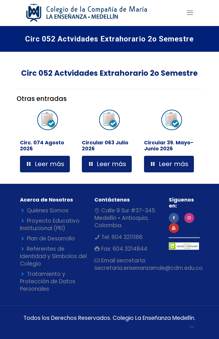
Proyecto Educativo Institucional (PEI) (50, 224)
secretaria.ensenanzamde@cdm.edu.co (148, 268)
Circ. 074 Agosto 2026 (42, 145)
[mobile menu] (190, 13)
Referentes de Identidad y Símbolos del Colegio (53, 256)
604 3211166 (126, 237)
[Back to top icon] (192, 327)
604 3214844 (129, 249)
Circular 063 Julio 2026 (105, 145)
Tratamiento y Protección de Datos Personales (47, 281)
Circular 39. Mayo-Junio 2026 (169, 145)
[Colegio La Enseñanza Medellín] (92, 13)
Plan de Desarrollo (51, 238)
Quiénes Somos (47, 210)
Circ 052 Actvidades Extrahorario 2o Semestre (109, 73)
